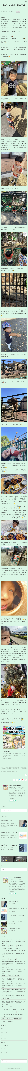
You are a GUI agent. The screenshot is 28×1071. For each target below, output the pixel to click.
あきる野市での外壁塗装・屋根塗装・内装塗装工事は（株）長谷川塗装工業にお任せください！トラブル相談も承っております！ (13, 979)
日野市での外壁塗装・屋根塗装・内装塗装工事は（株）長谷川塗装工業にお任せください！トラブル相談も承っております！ (13, 941)
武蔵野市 (10, 948)
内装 (4, 1021)
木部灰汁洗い (5, 1011)
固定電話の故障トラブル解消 (14, 928)
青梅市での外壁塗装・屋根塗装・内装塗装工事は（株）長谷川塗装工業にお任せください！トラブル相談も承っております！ (13, 971)
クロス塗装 (20, 1006)
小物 (22, 1009)
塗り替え (11, 1021)
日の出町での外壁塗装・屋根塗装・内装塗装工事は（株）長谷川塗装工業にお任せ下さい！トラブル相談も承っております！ (13, 955)
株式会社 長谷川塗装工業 (14, 5)
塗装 (4, 1006)
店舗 (19, 1011)
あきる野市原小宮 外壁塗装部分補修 (10, 845)
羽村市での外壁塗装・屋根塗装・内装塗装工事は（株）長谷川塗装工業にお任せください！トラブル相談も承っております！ (13, 985)
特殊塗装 (15, 1009)
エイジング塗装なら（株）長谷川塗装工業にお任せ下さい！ (13, 1015)
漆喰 (13, 1011)
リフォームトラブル (7, 1018)
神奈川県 (13, 959)
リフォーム (22, 950)
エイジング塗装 (6, 1009)
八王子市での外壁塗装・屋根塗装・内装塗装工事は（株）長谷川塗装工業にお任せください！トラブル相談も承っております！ (13, 997)
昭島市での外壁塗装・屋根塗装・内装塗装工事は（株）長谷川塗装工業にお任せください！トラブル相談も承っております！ (13, 1002)
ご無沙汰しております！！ (7, 820)
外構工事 (13, 950)
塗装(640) (15, 771)
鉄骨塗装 (12, 945)
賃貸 (11, 975)
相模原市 (5, 959)
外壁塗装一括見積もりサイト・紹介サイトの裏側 (12, 833)
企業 (4, 948)
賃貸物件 (4, 975)
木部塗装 (11, 1006)
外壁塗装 (17, 1018)
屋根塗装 (5, 945)
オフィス (20, 945)
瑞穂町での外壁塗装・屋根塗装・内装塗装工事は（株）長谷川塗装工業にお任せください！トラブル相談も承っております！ (13, 963)
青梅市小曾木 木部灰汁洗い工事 (15, 921)
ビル (17, 975)
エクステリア (5, 950)
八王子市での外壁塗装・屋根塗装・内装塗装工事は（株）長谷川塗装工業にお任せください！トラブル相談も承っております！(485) (14, 770)
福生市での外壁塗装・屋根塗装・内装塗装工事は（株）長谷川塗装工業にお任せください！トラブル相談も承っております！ (13, 991)
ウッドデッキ (5, 967)
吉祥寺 (17, 948)
